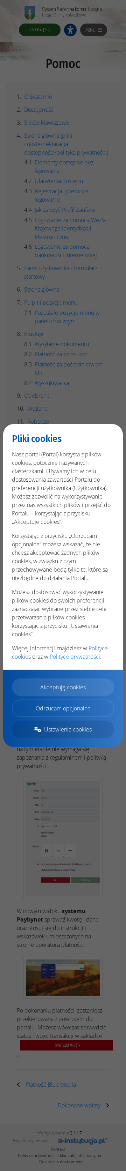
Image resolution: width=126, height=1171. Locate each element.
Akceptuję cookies (63, 687)
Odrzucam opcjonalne (63, 708)
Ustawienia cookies (68, 729)
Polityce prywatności (75, 657)
